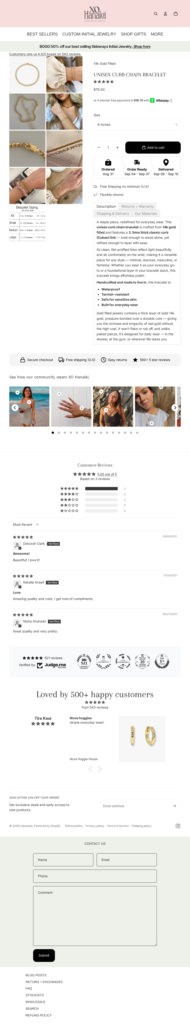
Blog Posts (35, 975)
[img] (23, 537)
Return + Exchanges (44, 982)
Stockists (34, 995)
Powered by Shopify (47, 826)
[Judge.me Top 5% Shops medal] (162, 661)
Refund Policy (38, 1015)
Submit (44, 955)
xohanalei (26, 826)
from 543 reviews (95, 707)
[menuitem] (157, 34)
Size (97, 115)
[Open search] (156, 14)
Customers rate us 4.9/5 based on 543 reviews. (45, 54)
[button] (104, 82)
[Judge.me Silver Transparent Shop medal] (123, 661)
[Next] (174, 407)
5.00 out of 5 (107, 474)
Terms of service (118, 826)
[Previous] (15, 407)
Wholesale (35, 1002)
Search (32, 1008)
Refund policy (74, 826)
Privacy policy (95, 826)
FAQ (28, 988)
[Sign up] (174, 806)
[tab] (106, 206)
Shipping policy (142, 826)
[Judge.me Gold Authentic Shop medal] (103, 661)
